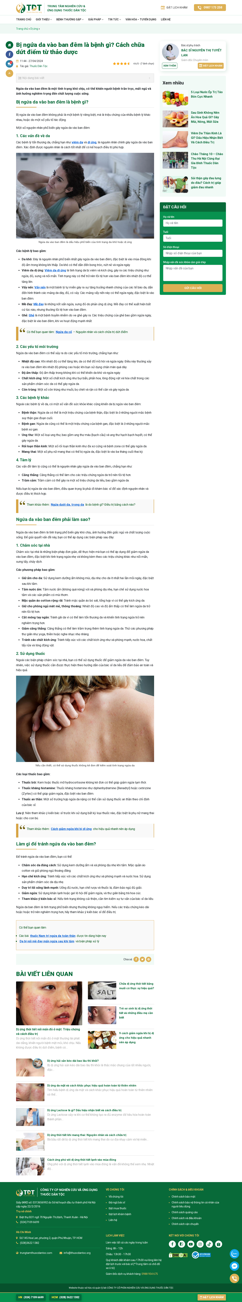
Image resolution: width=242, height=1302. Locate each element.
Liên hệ (166, 19)
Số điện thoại (171, 247)
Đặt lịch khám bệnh (120, 1214)
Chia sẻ (9, 54)
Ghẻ (31, 315)
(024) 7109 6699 (30, 1297)
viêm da (77, 142)
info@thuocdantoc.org (77, 1252)
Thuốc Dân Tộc (38, 66)
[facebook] (172, 1244)
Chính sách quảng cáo (185, 1212)
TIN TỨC (113, 19)
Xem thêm (169, 65)
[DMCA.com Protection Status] (178, 1255)
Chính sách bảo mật (183, 1196)
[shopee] (218, 1244)
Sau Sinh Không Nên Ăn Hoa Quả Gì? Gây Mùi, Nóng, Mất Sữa (205, 117)
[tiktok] (209, 1244)
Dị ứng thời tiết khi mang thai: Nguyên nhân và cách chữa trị (86, 1135)
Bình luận (11, 62)
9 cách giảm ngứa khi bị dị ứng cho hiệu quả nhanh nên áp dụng (136, 1038)
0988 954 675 (150, 1273)
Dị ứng (34, 28)
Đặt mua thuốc (117, 1208)
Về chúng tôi (116, 1196)
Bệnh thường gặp (69, 19)
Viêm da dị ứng (55, 270)
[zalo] (181, 1244)
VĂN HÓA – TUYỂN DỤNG (141, 19)
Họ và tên (168, 216)
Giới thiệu (43, 19)
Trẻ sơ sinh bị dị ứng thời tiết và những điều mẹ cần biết (136, 1013)
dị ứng (92, 142)
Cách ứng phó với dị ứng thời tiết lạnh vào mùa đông (81, 1159)
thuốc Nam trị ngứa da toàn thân (52, 936)
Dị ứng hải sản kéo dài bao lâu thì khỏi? (73, 1060)
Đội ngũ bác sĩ (117, 1202)
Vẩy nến (40, 287)
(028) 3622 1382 (65, 1297)
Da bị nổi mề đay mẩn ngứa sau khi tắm (47, 941)
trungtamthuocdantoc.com (36, 1252)
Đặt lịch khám (212, 65)
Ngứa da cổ (64, 332)
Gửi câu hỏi (193, 288)
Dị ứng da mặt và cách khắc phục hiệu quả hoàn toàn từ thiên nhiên (91, 1085)
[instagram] (200, 1244)
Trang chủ (23, 19)
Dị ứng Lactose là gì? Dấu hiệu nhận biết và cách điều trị (84, 1110)
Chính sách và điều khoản (187, 1218)
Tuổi (165, 231)
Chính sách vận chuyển (185, 1224)
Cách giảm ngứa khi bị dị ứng (71, 829)
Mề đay (38, 304)
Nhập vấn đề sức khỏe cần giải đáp (184, 262)
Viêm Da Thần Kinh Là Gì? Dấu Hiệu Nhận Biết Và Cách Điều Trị (207, 137)
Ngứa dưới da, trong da (67, 504)
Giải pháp (95, 19)
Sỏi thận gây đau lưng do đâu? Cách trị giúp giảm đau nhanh (206, 182)
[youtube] (190, 1244)
